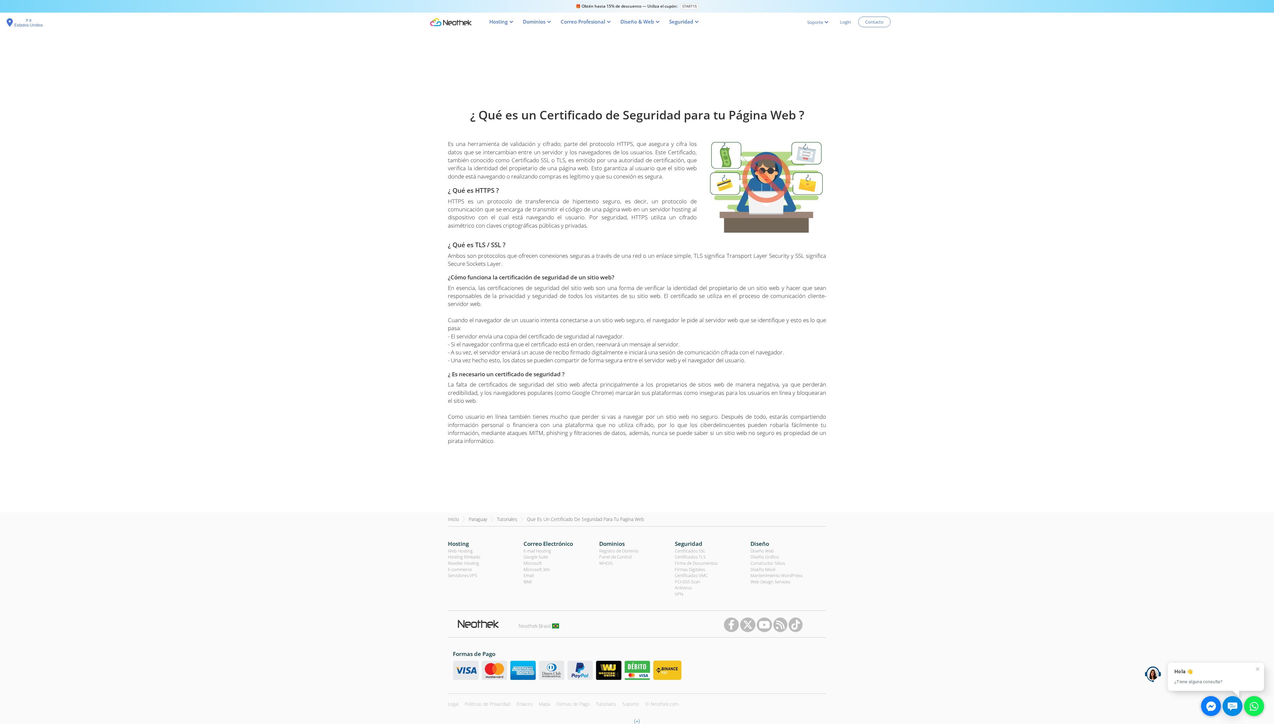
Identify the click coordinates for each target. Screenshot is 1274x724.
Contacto (874, 22)
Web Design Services (770, 582)
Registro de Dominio (619, 551)
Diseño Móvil (762, 569)
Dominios (612, 543)
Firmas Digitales (690, 569)
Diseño (759, 543)
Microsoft (533, 563)
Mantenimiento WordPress (776, 575)
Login (845, 22)
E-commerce (460, 569)
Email (529, 575)
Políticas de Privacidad (487, 704)
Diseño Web (762, 551)
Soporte (630, 704)
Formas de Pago (573, 704)
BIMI (528, 582)
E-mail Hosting (537, 551)
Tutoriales (507, 519)
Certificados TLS (690, 557)
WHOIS (606, 563)
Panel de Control (615, 557)
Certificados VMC (691, 575)
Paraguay (478, 519)
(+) (637, 720)
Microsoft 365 (537, 569)
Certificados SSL (690, 551)
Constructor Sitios (767, 563)
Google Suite (536, 557)
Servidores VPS (462, 575)
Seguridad (688, 543)
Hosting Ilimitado (464, 557)
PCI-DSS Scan (687, 582)
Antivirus (683, 588)
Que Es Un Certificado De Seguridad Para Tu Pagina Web (585, 519)
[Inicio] (450, 22)
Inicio (453, 519)
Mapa (544, 704)
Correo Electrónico (548, 543)
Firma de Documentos (696, 563)
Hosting (458, 543)
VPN (679, 594)
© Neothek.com (661, 704)
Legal (453, 704)
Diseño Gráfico (764, 557)
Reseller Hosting (463, 563)
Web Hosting (460, 551)
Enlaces (524, 704)
